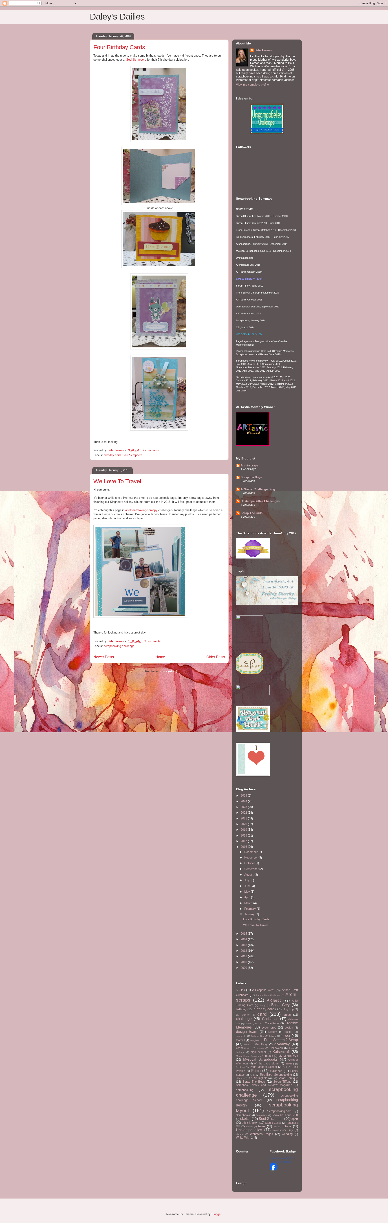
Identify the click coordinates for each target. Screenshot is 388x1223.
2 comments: (152, 450)
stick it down (250, 1122)
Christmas (270, 1019)
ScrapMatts (261, 1115)
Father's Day (258, 1036)
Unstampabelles (249, 1130)
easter (288, 1031)
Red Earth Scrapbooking (276, 1074)
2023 (244, 807)
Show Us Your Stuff (285, 1115)
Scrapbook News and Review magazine (264, 1085)
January (250, 914)
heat (291, 1048)
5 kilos (240, 990)
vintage (240, 1134)
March (248, 903)
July (247, 880)
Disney (272, 1031)
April (247, 897)
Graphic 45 (243, 1047)
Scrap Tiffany (282, 1081)
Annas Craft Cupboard (268, 995)
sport (294, 1119)
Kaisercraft (281, 1052)
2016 (244, 846)
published (276, 1071)
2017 (244, 841)
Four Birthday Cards (119, 47)
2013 (244, 945)
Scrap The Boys (253, 1081)
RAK (252, 1074)
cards (287, 1014)
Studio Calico (273, 1122)
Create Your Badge (281, 1161)
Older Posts (215, 657)
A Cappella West (263, 990)
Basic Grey (280, 1005)
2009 (244, 967)
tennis (249, 1126)
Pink (285, 1067)
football (240, 1040)
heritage (240, 1052)
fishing (272, 1036)
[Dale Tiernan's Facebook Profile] (273, 1169)
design (289, 1027)
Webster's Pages (261, 1134)
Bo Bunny (242, 1014)
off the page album (266, 1063)
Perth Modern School (263, 1066)
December (251, 852)
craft (258, 1023)
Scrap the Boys (251, 477)
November (251, 857)
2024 (244, 801)
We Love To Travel (117, 481)
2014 (244, 939)
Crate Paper (272, 1023)
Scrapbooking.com (279, 1111)
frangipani (255, 1040)
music (269, 1055)
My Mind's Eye (288, 1055)
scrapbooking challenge (119, 646)
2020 (244, 824)
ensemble (241, 1036)
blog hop (288, 1009)
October (250, 863)
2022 (244, 812)
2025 (244, 795)
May (247, 891)
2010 (244, 962)
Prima (256, 1071)
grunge (260, 1048)
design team (246, 1031)
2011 (244, 956)
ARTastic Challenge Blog (258, 489)
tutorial (287, 1126)
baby (262, 1005)
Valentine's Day (283, 1130)
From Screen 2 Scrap (281, 1040)
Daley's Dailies (117, 16)
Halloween (276, 1047)
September (251, 869)
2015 (244, 933)
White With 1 (244, 1137)
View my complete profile (252, 84)
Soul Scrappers (136, 59)
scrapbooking (244, 1090)
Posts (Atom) (168, 671)
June (247, 886)
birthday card (112, 455)
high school (258, 1052)
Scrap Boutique (288, 1078)
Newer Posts (103, 657)
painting (290, 1063)
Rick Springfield (257, 1078)
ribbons (240, 1078)
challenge (244, 1019)
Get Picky (261, 1044)
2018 (244, 835)
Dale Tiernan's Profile (281, 1158)
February (250, 908)
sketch (245, 1119)
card (262, 1014)
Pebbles (240, 1067)
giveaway (282, 1044)
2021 (244, 818)
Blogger (216, 1214)
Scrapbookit (243, 1115)
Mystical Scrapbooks (260, 1059)
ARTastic (274, 1000)
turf (275, 1126)
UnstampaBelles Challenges (260, 501)
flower (285, 1036)
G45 (246, 1044)
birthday (241, 1009)
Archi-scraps (249, 465)
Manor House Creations (248, 1056)
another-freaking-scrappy (141, 510)
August (249, 874)
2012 (244, 950)
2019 (244, 829)
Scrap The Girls (251, 513)
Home (160, 657)
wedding (287, 1134)
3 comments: (153, 641)
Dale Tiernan (263, 50)
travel (261, 1126)
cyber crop (269, 1027)
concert (248, 1023)
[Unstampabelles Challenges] (267, 133)
